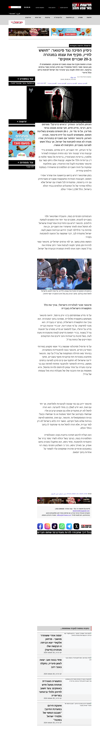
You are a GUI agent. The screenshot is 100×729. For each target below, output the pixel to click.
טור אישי (38, 17)
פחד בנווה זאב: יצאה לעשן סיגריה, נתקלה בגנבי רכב (51, 663)
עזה (77, 494)
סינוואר (81, 494)
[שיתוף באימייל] (52, 84)
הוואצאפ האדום (40, 7)
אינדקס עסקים (64, 7)
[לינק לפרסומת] (22, 131)
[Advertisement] (58, 388)
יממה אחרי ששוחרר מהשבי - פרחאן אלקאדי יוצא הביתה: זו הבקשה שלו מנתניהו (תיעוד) (51, 642)
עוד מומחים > (25, 162)
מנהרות (69, 494)
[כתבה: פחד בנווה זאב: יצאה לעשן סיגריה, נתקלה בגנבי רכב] (77, 665)
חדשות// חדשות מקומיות (80, 46)
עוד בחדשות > (25, 121)
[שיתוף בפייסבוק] (72, 84)
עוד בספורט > (25, 78)
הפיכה (85, 494)
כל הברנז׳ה (58, 17)
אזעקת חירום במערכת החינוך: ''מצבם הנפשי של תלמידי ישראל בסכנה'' (52, 712)
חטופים (74, 494)
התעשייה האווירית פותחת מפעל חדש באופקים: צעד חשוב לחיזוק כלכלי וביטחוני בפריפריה (50, 688)
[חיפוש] (10, 7)
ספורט (80, 17)
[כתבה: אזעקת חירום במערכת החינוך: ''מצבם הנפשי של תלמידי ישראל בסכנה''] (77, 711)
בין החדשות (70, 17)
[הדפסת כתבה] (42, 83)
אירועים (28, 17)
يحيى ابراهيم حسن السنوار (58, 494)
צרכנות (47, 17)
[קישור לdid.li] (64, 500)
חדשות (89, 17)
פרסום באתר (51, 7)
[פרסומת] (71, 32)
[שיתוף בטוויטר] (61, 84)
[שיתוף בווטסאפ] (82, 84)
